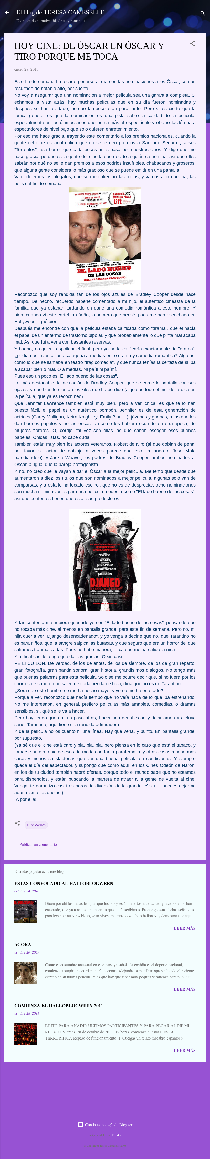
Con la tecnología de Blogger (108, 1124)
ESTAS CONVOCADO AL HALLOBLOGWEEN (63, 883)
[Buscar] (203, 14)
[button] (193, 44)
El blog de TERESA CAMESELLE (60, 12)
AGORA (22, 944)
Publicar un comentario (38, 844)
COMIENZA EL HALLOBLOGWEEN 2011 (58, 1005)
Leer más (185, 928)
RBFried (117, 1135)
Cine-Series (36, 824)
